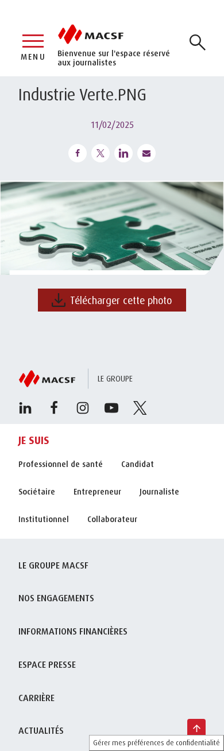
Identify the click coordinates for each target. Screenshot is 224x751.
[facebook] (54, 408)
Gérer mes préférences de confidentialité (156, 742)
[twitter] (140, 408)
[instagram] (83, 408)
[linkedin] (25, 408)
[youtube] (111, 408)
